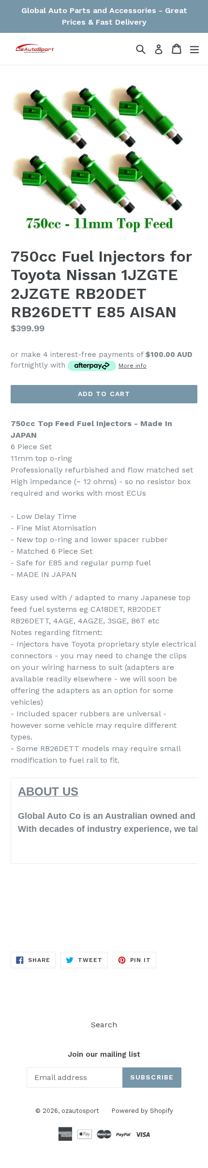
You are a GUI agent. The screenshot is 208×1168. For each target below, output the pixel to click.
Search (104, 1024)
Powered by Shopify (142, 1110)
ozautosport (80, 1110)
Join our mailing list (104, 1054)
